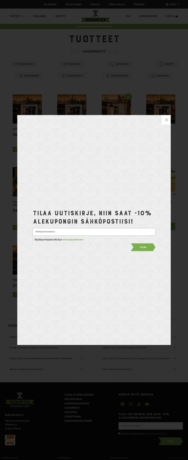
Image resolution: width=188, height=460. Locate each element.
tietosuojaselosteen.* (73, 239)
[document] (94, 230)
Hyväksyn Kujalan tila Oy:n (59, 239)
